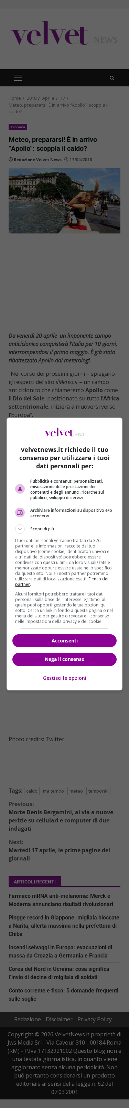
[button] (64, 529)
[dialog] (65, 554)
